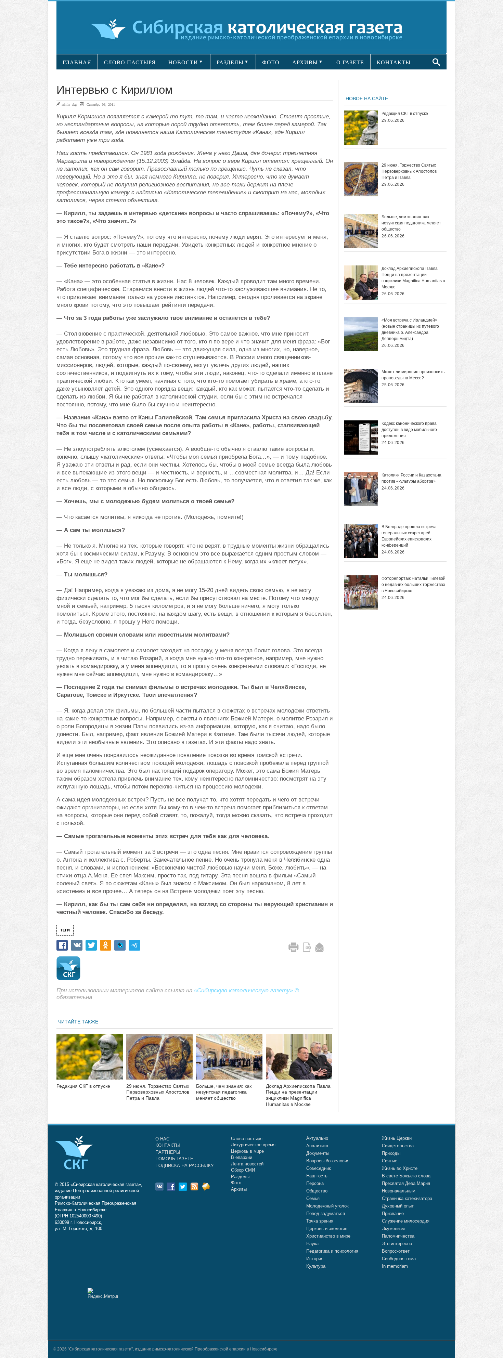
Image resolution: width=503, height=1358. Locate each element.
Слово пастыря (246, 1138)
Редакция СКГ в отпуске (83, 1086)
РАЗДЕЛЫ (230, 62)
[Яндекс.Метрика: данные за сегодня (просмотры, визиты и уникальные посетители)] (103, 1293)
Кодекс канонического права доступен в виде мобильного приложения (409, 429)
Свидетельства (398, 1145)
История (314, 1258)
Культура (315, 1266)
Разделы (240, 1176)
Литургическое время (253, 1144)
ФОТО (271, 62)
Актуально (317, 1138)
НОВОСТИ (183, 62)
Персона (315, 1183)
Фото (236, 1182)
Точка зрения (319, 1221)
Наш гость (316, 1175)
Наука (312, 1243)
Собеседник (318, 1168)
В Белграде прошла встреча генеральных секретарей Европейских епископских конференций (409, 536)
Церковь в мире (247, 1151)
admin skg (69, 104)
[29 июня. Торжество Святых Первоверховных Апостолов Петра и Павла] (159, 1061)
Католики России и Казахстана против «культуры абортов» (411, 478)
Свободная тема (399, 1258)
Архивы (239, 1189)
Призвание (393, 1213)
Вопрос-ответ (396, 1251)
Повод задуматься (325, 1213)
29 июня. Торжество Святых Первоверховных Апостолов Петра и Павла (157, 1092)
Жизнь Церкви (397, 1138)
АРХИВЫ (305, 62)
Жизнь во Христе (399, 1168)
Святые (389, 1160)
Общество (316, 1190)
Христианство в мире (328, 1236)
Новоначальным (398, 1190)
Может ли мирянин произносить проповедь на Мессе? (413, 374)
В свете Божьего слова (406, 1175)
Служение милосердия (405, 1221)
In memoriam (395, 1266)
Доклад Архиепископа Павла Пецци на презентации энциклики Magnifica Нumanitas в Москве (298, 1095)
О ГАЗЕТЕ (350, 62)
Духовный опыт (398, 1206)
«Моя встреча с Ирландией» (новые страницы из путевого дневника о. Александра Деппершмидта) (410, 329)
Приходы (391, 1153)
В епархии (241, 1157)
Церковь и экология (326, 1228)
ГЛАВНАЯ (77, 62)
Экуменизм (393, 1228)
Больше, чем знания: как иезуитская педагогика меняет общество (224, 1092)
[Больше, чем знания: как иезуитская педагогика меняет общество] (229, 1061)
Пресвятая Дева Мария (406, 1183)
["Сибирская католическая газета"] (250, 29)
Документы (317, 1153)
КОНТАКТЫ (394, 62)
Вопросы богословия (327, 1160)
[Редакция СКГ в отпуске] (89, 1061)
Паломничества (398, 1236)
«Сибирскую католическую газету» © (246, 990)
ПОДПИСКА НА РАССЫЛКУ (184, 1165)
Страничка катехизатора (407, 1198)
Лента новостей (247, 1163)
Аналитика (317, 1145)
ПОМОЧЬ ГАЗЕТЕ (174, 1158)
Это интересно (397, 1243)
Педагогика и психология (332, 1251)
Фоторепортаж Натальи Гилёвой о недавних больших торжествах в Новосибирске (414, 584)
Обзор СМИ (243, 1170)
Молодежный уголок (327, 1206)
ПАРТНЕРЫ (167, 1152)
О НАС (162, 1138)
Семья (313, 1198)
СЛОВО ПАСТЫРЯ (130, 62)
